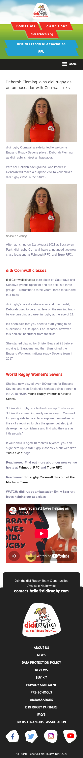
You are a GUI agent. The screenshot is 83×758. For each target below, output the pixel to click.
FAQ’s (41, 715)
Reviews (41, 670)
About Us (41, 648)
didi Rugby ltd (50, 753)
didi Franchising (42, 34)
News (41, 655)
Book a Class (26, 26)
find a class (14, 453)
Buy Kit (41, 677)
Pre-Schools (41, 692)
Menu (73, 64)
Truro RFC (54, 467)
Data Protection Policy (41, 663)
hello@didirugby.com (49, 590)
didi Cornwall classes (20, 279)
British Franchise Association (41, 44)
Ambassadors (41, 700)
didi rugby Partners (41, 707)
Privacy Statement (41, 685)
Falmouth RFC (29, 467)
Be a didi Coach (56, 26)
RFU (41, 52)
